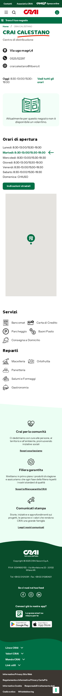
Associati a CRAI (25, 3)
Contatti (8, 3)
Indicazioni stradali (18, 186)
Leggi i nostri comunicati (31, 527)
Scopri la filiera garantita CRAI (31, 489)
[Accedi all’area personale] (57, 12)
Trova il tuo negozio (16, 20)
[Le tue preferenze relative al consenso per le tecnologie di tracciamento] (56, 690)
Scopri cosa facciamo (31, 450)
